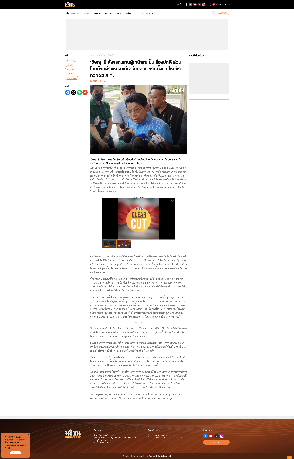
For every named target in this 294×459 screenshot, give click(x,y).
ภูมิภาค (119, 13)
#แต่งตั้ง (69, 65)
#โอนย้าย (70, 73)
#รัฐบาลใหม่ (71, 69)
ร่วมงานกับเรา (216, 442)
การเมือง (85, 13)
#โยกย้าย (70, 61)
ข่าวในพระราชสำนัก (71, 13)
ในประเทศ (108, 13)
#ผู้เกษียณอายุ (72, 78)
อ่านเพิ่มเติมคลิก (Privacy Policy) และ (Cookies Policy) (15, 445)
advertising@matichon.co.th (164, 435)
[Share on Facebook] (67, 92)
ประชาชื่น (149, 13)
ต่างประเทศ (129, 13)
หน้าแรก (93, 55)
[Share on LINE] (79, 92)
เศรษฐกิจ (96, 13)
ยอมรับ (15, 452)
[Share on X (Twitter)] (73, 92)
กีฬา (139, 13)
